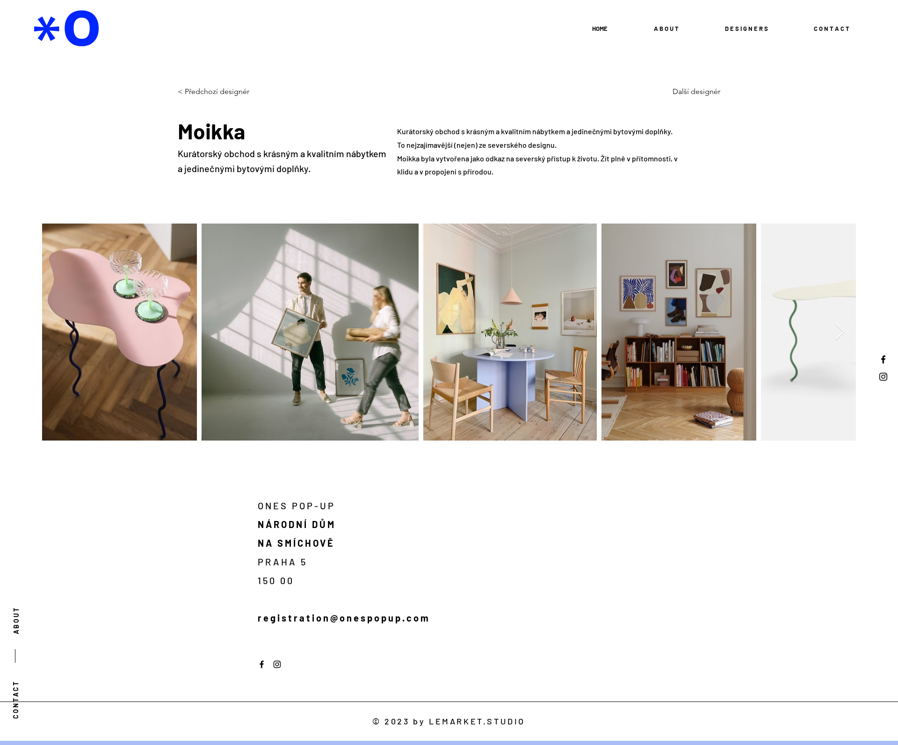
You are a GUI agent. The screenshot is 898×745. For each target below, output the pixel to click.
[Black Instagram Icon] (883, 376)
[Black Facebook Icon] (883, 359)
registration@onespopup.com (344, 617)
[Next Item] (839, 332)
